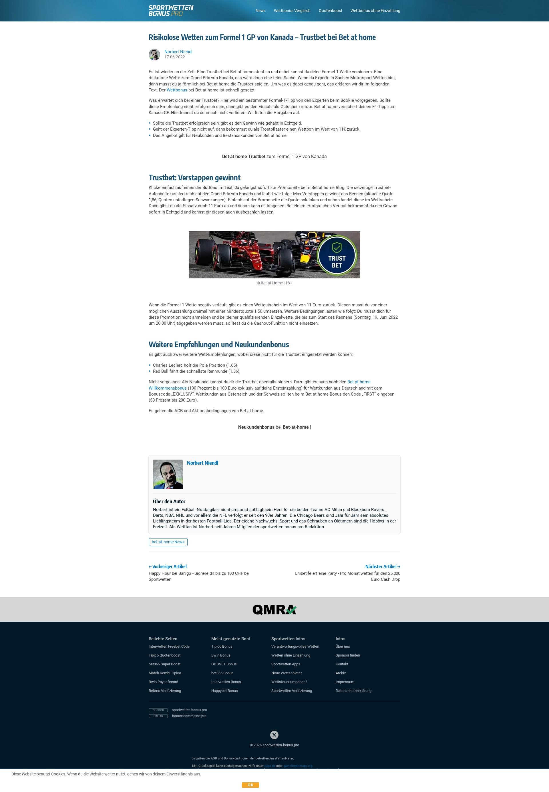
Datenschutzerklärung (353, 691)
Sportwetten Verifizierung (291, 691)
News (261, 10)
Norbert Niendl (202, 462)
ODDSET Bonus (224, 664)
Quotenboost (330, 10)
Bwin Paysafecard (163, 682)
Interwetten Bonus (226, 682)
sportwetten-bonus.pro (189, 710)
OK (250, 785)
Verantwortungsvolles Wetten (295, 646)
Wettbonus (177, 90)
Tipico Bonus (221, 646)
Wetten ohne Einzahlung (290, 655)
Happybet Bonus (224, 691)
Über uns (343, 646)
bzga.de (269, 766)
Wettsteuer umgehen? (289, 682)
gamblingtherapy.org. (298, 766)
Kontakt (342, 664)
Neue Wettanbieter (286, 673)
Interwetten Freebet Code (169, 646)
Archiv (341, 673)
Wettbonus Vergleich (292, 10)
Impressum (345, 682)
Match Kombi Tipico (165, 673)
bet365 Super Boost (164, 664)
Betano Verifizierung (165, 691)
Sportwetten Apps (285, 664)
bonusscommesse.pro (189, 716)
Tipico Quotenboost (164, 655)
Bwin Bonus (220, 655)
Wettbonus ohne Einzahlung (375, 10)
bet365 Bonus (222, 673)
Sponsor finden (348, 655)
